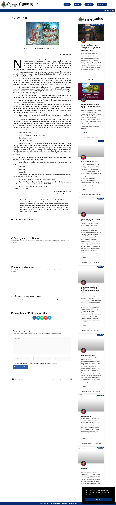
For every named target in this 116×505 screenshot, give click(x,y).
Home (67, 4)
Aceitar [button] (98, 499)
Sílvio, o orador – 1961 (88, 355)
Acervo (77, 4)
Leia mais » (84, 75)
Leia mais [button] (88, 494)
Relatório (89, 4)
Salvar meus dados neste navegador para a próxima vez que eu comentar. (36, 363)
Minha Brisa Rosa (86, 416)
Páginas (100, 4)
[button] (37, 4)
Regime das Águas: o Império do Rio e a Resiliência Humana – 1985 (91, 106)
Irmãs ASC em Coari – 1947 (89, 161)
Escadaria (84, 468)
